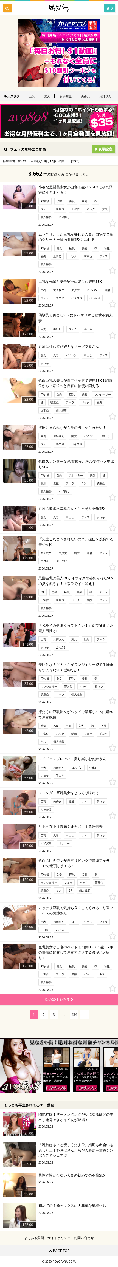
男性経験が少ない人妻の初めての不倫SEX (71, 1175)
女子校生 (66, 96)
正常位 (75, 209)
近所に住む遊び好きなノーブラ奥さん (68, 346)
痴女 (43, 355)
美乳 (72, 201)
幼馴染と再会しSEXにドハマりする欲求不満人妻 (75, 318)
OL (42, 592)
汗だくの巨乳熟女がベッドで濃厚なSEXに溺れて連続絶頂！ (75, 714)
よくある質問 (34, 1238)
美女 (59, 248)
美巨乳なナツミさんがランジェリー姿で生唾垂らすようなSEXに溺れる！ (75, 667)
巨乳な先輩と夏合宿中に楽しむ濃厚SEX (70, 281)
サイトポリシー (59, 1238)
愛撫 (105, 209)
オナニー (64, 843)
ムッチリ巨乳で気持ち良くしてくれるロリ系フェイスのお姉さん (75, 910)
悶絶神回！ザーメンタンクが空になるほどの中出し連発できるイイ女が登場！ (75, 1117)
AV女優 (45, 201)
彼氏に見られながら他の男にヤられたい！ (72, 427)
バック (91, 209)
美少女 (85, 96)
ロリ (74, 922)
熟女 (43, 726)
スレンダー (76, 475)
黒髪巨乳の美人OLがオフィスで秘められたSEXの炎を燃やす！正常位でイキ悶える (75, 581)
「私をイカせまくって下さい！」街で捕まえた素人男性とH (75, 628)
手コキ (60, 298)
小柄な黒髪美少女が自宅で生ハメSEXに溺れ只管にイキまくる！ (75, 190)
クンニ (85, 483)
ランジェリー (102, 394)
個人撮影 (46, 217)
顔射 (107, 290)
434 (74, 1014)
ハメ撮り (64, 217)
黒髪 (59, 201)
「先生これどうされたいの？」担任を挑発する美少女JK (75, 541)
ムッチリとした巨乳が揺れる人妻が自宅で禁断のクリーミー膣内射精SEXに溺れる (75, 237)
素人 (47, 96)
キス (43, 741)
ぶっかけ (94, 298)
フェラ (45, 209)
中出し (57, 329)
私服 (107, 248)
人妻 (43, 329)
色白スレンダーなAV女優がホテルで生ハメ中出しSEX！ (76, 464)
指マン (99, 686)
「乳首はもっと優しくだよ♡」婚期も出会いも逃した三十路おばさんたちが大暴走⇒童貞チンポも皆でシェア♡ (75, 1150)
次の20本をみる (58, 999)
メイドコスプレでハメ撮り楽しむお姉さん (72, 758)
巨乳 (32, 96)
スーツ (103, 592)
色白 (59, 394)
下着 (103, 726)
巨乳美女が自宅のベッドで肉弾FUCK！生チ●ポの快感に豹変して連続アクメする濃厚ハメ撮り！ (75, 952)
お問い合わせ (84, 1238)
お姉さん (105, 96)
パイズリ (76, 298)
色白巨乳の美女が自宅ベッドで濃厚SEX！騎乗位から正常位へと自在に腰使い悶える (75, 383)
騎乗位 (60, 209)
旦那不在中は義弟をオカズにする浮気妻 (70, 826)
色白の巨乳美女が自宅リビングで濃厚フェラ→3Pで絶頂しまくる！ (74, 863)
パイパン (92, 290)
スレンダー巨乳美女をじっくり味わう (68, 792)
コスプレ (76, 768)
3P (70, 890)
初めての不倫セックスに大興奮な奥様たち (72, 1205)
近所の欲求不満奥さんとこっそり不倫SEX (71, 508)
